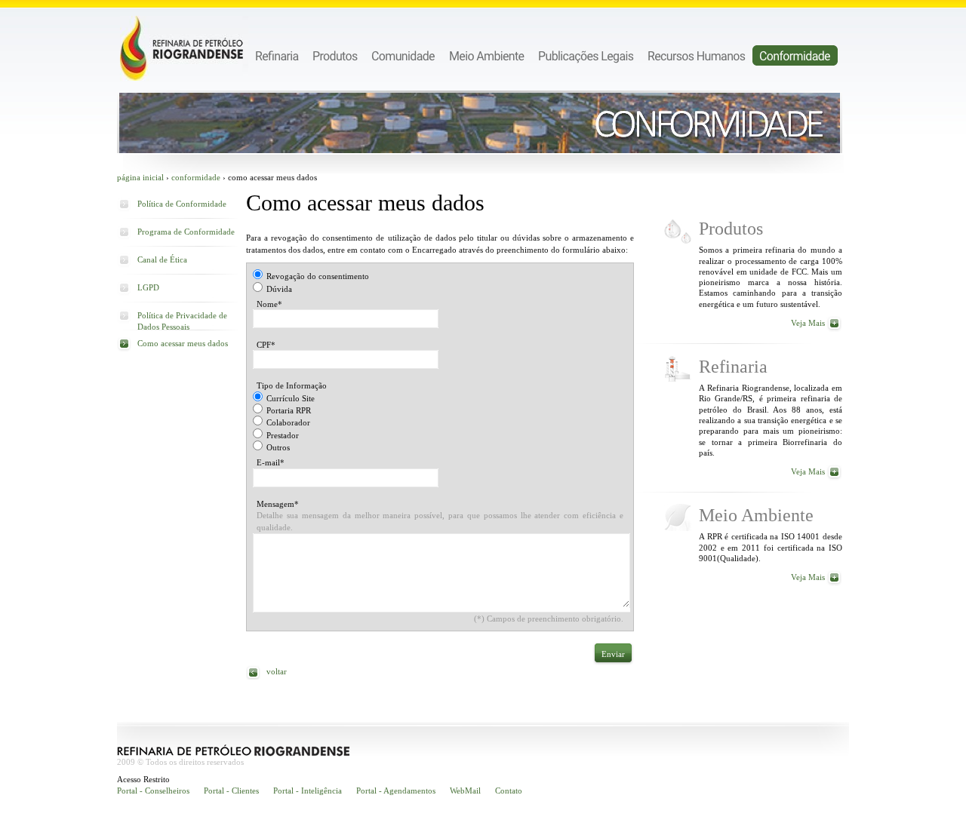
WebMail (465, 790)
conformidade (195, 177)
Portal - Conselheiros (153, 790)
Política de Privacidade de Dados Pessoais (182, 317)
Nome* (269, 304)
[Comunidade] (403, 55)
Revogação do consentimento (317, 276)
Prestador (282, 435)
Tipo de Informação (292, 385)
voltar (276, 671)
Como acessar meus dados (182, 343)
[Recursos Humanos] (696, 55)
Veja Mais (808, 322)
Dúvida (279, 288)
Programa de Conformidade (186, 231)
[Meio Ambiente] (486, 55)
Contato (508, 790)
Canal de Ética (162, 259)
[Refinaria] (277, 55)
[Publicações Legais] (586, 55)
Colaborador (288, 422)
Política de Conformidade (181, 203)
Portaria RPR (288, 410)
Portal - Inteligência (307, 790)
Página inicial (140, 177)
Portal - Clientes (231, 790)
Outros (278, 447)
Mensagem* (278, 503)
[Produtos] (335, 55)
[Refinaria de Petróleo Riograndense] (184, 48)
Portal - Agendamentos (395, 790)
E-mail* (271, 462)
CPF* (266, 344)
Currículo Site (290, 398)
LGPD (148, 287)
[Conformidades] (795, 55)
